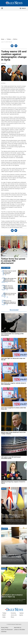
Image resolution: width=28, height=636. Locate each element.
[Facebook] (12, 45)
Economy (13, 613)
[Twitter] (16, 45)
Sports (21, 615)
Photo (12, 617)
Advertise (3, 631)
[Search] (20, 8)
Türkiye (9, 39)
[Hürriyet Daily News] (14, 3)
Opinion (21, 613)
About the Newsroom (7, 629)
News (2, 39)
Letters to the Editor (19, 629)
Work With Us (17, 627)
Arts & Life (14, 615)
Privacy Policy (4, 627)
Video (4, 617)
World (3, 615)
